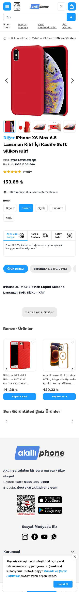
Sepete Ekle (19, 396)
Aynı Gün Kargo (12, 235)
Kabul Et (63, 584)
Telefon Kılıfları (42, 38)
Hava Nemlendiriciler (47, 26)
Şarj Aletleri (67, 26)
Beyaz (10, 208)
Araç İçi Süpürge (23, 26)
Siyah (41, 208)
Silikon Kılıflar (19, 38)
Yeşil (9, 217)
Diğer (9, 137)
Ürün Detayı (15, 268)
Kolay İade (58, 235)
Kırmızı (26, 208)
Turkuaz (57, 208)
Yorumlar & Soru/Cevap (50, 268)
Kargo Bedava (35, 235)
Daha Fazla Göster (39, 312)
